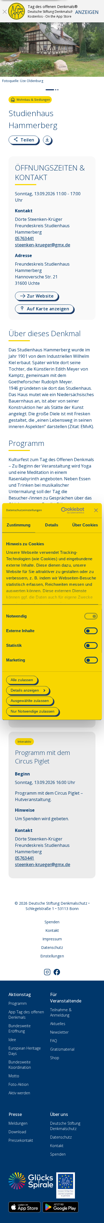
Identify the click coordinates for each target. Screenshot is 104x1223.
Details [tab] (51, 525)
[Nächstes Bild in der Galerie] (97, 55)
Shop (54, 1057)
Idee (12, 1039)
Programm (18, 1003)
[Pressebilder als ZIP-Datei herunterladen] (47, 140)
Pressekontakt (21, 1140)
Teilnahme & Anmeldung (60, 1012)
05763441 (24, 238)
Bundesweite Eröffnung (20, 1028)
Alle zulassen (22, 680)
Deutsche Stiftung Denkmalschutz (65, 1126)
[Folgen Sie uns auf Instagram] (47, 972)
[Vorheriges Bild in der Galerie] (7, 55)
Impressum (52, 938)
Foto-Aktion (19, 1084)
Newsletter (59, 1032)
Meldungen (18, 1123)
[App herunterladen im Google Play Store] (60, 1207)
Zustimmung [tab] (18, 525)
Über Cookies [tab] (85, 525)
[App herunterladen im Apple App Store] (25, 1207)
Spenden (52, 921)
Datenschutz (52, 947)
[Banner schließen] (96, 510)
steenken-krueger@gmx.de (42, 245)
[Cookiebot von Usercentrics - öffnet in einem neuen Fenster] (63, 510)
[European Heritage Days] (65, 1185)
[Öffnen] (4, 11)
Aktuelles (57, 1023)
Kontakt (52, 930)
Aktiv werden (19, 1092)
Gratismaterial (62, 1049)
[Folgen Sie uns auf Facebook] (57, 972)
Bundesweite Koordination (20, 1064)
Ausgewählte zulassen (30, 701)
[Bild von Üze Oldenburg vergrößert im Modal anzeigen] (95, 70)
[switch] (91, 630)
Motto (14, 1075)
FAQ (53, 1040)
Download (17, 1131)
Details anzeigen (25, 690)
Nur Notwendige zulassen (32, 711)
